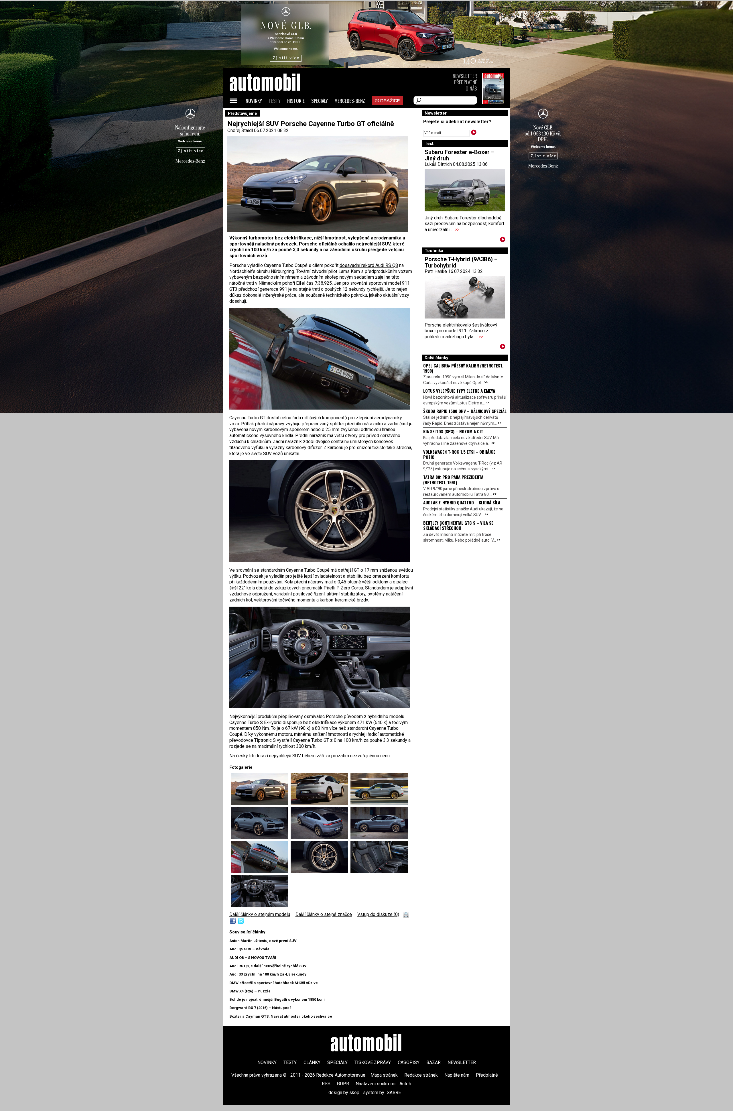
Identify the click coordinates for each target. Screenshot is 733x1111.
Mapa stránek (384, 1075)
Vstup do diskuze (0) (378, 914)
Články (312, 1062)
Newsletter (465, 75)
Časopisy (408, 1062)
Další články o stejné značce (323, 914)
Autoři (405, 1083)
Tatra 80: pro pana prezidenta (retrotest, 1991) (453, 479)
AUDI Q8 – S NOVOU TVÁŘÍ (252, 957)
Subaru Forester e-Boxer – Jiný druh (459, 155)
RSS (326, 1083)
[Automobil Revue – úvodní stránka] (273, 114)
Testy (275, 100)
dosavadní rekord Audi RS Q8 (369, 265)
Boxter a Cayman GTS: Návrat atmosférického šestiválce (280, 1016)
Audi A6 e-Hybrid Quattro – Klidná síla (461, 502)
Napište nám (456, 1075)
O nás (471, 88)
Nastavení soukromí (375, 1083)
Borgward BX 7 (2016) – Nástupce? (260, 1008)
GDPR (343, 1083)
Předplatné (465, 82)
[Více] (502, 240)
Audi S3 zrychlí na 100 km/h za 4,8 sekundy (267, 974)
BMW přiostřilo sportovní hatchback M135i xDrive (273, 983)
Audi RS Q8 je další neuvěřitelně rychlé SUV (268, 966)
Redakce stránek (421, 1075)
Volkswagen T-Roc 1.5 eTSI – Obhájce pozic (459, 454)
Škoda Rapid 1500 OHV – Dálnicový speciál (465, 411)
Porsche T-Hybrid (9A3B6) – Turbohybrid (461, 262)
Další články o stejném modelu (259, 914)
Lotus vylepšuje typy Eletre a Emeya (459, 391)
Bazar (433, 1062)
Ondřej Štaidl (240, 130)
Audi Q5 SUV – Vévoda (249, 949)
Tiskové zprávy (372, 1062)
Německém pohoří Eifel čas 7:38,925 (295, 283)
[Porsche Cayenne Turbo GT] (319, 408)
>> (457, 229)
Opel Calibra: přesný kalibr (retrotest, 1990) (463, 368)
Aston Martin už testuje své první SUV (263, 941)
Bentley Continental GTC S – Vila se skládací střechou (458, 525)
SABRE (394, 1092)
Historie (296, 100)
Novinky (254, 100)
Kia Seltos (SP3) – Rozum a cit (453, 431)
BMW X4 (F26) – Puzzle (250, 991)
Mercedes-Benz (349, 100)
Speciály (319, 100)
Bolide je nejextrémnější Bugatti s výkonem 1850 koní (277, 999)
